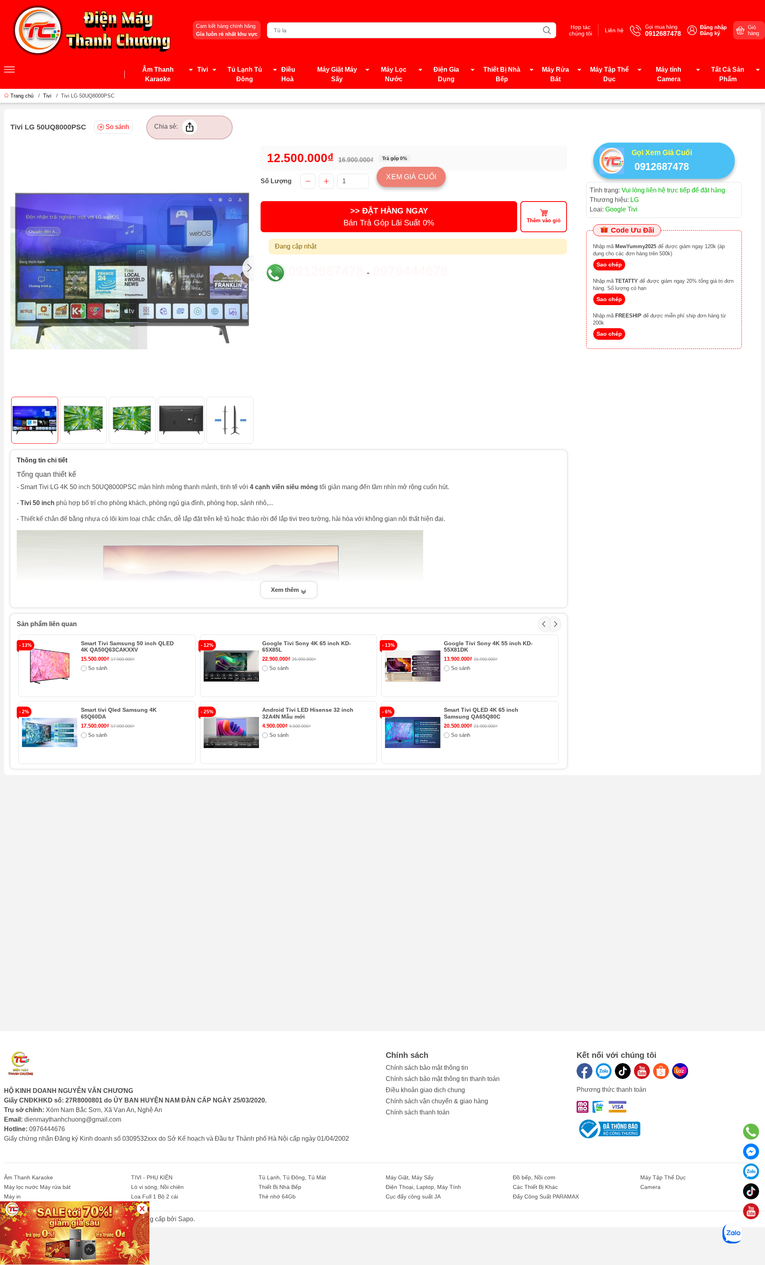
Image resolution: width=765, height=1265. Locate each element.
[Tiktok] (623, 1071)
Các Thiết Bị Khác (535, 1187)
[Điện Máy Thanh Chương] (93, 29)
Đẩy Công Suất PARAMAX (546, 1196)
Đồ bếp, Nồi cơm (534, 1177)
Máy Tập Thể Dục (609, 74)
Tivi (202, 69)
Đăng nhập (713, 27)
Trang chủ (22, 96)
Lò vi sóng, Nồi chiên (157, 1187)
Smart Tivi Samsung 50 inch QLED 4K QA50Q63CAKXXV (127, 646)
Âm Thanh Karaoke (158, 74)
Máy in (12, 1196)
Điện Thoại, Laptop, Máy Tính (423, 1187)
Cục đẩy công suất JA (413, 1196)
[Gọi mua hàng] (751, 1132)
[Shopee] (661, 1071)
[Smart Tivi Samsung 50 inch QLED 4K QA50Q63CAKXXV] (50, 666)
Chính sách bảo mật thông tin (427, 1067)
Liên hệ (614, 30)
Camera (650, 1187)
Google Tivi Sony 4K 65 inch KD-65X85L (306, 646)
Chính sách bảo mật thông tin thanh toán (443, 1078)
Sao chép (609, 264)
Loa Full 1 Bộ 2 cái (154, 1196)
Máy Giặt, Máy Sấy (410, 1177)
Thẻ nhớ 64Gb (277, 1196)
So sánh (117, 126)
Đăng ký (710, 33)
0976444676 (410, 270)
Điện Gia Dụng (446, 74)
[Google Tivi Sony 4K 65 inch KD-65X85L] (231, 666)
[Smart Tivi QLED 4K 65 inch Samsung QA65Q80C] (413, 732)
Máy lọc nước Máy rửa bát (37, 1187)
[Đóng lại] (142, 1208)
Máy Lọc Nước (393, 74)
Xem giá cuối (411, 176)
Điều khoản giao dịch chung (425, 1090)
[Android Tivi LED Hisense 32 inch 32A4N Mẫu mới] (231, 732)
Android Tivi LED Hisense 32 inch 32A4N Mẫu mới (307, 713)
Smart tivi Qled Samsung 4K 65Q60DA (119, 713)
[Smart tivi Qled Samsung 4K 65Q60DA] (50, 732)
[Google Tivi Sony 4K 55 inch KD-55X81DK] (413, 666)
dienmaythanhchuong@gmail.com (72, 1119)
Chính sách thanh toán (417, 1112)
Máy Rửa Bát (555, 74)
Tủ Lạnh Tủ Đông (245, 74)
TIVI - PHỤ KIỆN (152, 1177)
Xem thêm (285, 589)
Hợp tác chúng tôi (580, 30)
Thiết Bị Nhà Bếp (501, 74)
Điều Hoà (288, 74)
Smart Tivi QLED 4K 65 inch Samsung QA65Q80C (481, 713)
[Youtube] (642, 1071)
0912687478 (326, 270)
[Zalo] (604, 1071)
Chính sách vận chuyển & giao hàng (437, 1101)
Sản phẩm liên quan (47, 624)
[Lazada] (680, 1071)
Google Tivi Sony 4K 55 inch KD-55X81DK (488, 646)
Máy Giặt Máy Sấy (337, 74)
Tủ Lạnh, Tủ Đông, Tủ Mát (292, 1177)
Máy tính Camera (668, 74)
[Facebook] (584, 1071)
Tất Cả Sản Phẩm (727, 74)
